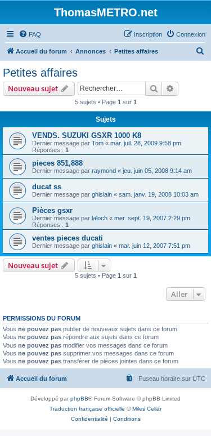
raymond (104, 170)
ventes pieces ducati (67, 238)
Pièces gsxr (52, 210)
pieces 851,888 (57, 163)
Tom (98, 143)
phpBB (79, 398)
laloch (99, 218)
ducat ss (46, 187)
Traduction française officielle (87, 409)
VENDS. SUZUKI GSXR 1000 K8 (86, 135)
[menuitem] (30, 34)
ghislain (102, 194)
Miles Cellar (146, 409)
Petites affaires (40, 72)
